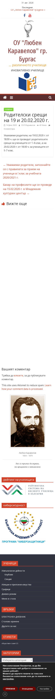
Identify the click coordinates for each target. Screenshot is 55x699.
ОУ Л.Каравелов (28, 125)
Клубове (9, 574)
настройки (8, 679)
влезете (18, 375)
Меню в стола (9, 598)
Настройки (44, 689)
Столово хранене (10, 621)
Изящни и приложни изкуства (16, 584)
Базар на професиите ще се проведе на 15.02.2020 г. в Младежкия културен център (27, 189)
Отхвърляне (27, 689)
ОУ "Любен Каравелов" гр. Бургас (27, 51)
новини (8, 109)
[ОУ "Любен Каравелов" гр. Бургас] (5, 97)
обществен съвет (10, 643)
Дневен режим (9, 594)
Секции (8, 579)
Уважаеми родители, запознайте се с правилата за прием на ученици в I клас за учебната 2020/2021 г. (26, 171)
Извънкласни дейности (13, 570)
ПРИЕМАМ (10, 689)
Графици (6, 589)
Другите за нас (9, 626)
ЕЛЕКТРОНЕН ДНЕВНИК (14, 616)
